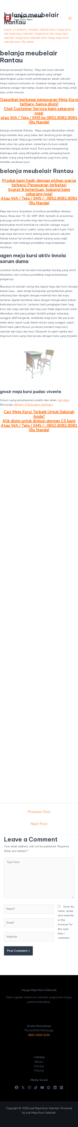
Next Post (39, 823)
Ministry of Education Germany (33, 404)
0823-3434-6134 (39, 1035)
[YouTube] (42, 1087)
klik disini (63, 400)
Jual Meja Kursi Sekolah (28, 16)
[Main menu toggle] (70, 18)
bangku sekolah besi (42, 30)
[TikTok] (36, 1087)
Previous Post (39, 811)
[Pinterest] (61, 1087)
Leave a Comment (15, 30)
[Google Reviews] (48, 1087)
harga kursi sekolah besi (30, 38)
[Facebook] (16, 1087)
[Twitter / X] (23, 1087)
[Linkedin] (55, 1087)
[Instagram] (29, 1087)
